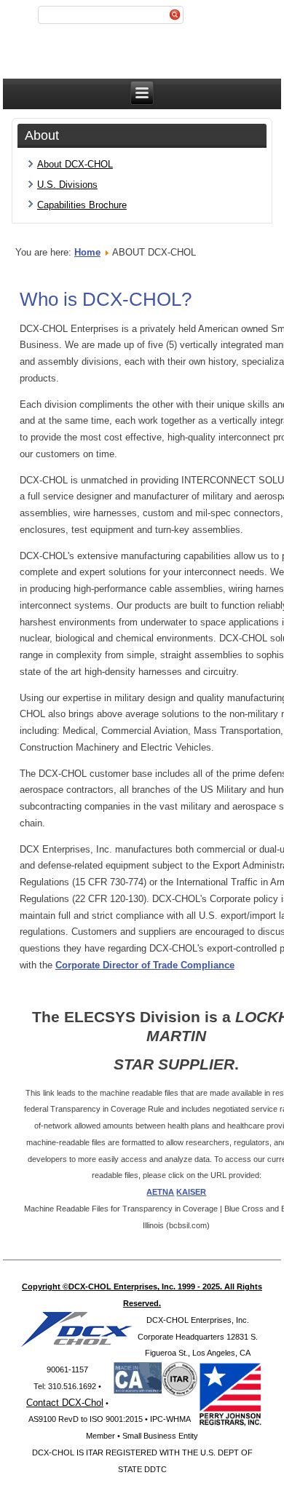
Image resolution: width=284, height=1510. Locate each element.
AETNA (160, 1191)
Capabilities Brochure (82, 204)
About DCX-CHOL (75, 164)
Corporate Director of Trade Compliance (144, 965)
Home (87, 252)
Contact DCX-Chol (64, 1402)
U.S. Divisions (67, 184)
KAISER (191, 1191)
